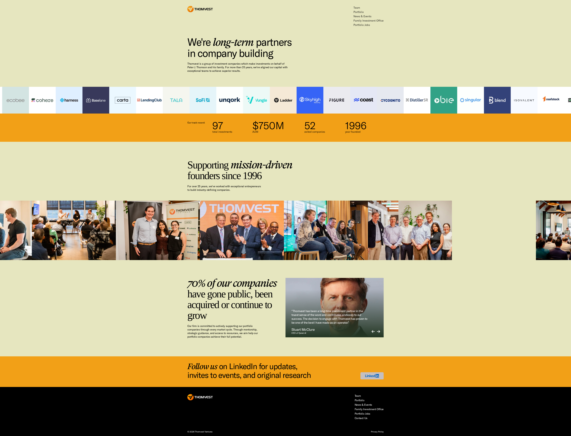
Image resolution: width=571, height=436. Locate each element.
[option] (335, 307)
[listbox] (335, 307)
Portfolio (358, 12)
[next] (378, 332)
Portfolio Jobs (361, 25)
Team (356, 7)
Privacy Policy (377, 431)
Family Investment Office (368, 20)
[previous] (373, 332)
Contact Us (361, 418)
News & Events (362, 16)
